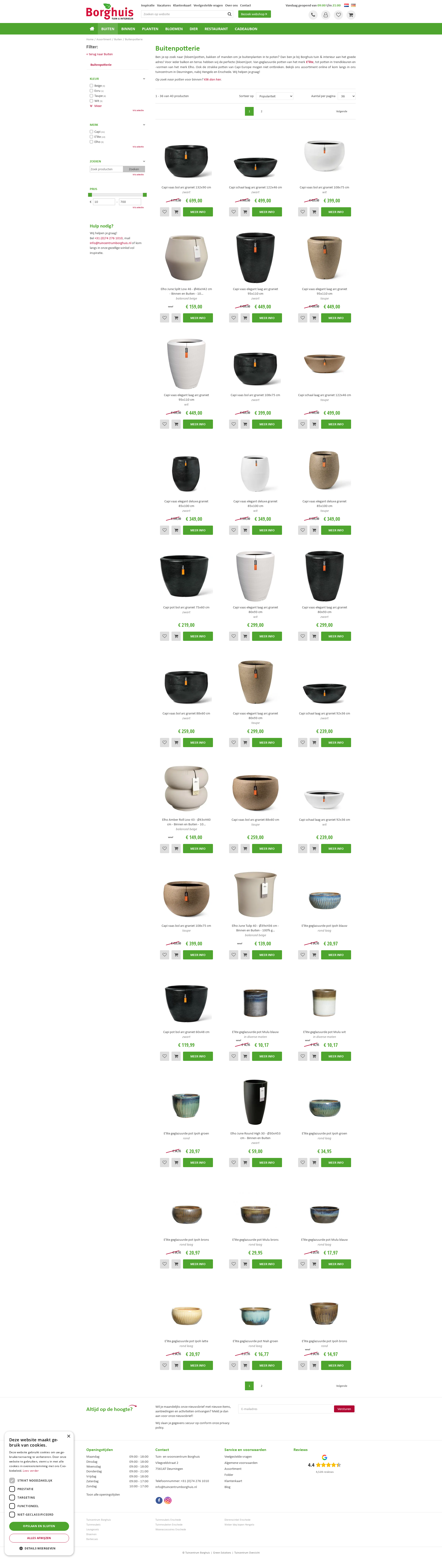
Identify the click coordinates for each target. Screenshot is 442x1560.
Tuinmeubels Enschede (168, 1520)
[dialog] (39, 1493)
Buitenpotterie (101, 64)
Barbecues (92, 1539)
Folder (228, 1474)
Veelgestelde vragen (238, 1456)
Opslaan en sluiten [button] (39, 1526)
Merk (94, 124)
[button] (39, 1548)
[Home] (92, 29)
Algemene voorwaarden (241, 1462)
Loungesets (92, 1529)
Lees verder (31, 1471)
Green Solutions (222, 1552)
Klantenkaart (233, 1481)
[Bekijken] (351, 15)
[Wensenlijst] (338, 15)
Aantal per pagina (323, 96)
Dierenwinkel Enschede (237, 1520)
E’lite (310, 61)
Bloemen (91, 1534)
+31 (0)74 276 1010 (109, 238)
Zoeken (95, 161)
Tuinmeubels (93, 1524)
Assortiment (232, 1468)
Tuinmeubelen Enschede (169, 1524)
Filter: (92, 46)
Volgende (341, 111)
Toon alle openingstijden (103, 1494)
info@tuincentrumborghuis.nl (110, 243)
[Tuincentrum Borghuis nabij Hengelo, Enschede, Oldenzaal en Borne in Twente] (109, 11)
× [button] (68, 1436)
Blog (227, 1487)
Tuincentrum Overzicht (247, 1552)
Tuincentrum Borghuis (98, 1520)
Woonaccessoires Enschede (170, 1529)
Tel (313, 15)
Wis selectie (138, 110)
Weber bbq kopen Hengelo (239, 1524)
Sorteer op (246, 96)
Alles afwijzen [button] (39, 1538)
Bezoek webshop (253, 14)
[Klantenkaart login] (325, 15)
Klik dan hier (212, 79)
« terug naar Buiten (99, 54)
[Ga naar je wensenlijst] (338, 15)
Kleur (94, 78)
